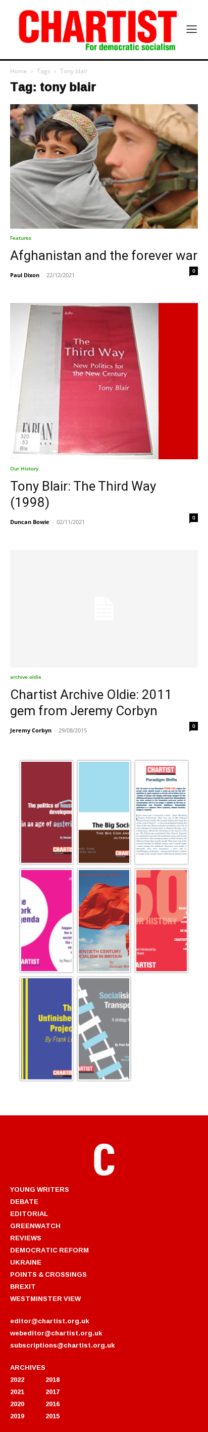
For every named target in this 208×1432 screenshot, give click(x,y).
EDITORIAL (29, 1213)
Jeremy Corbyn (30, 730)
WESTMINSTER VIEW (45, 1298)
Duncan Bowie (29, 522)
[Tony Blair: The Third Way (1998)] (104, 381)
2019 (17, 1416)
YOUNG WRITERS (39, 1189)
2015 (52, 1416)
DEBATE (24, 1201)
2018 (52, 1379)
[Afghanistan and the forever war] (104, 166)
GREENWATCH (35, 1226)
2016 (52, 1404)
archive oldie (25, 676)
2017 (52, 1391)
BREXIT (23, 1286)
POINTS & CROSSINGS (48, 1274)
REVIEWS (25, 1238)
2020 (17, 1404)
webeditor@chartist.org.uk (56, 1333)
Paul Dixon (24, 275)
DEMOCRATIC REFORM (49, 1250)
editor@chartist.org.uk (49, 1321)
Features (20, 237)
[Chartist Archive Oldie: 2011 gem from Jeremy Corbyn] (104, 609)
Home (18, 71)
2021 (17, 1391)
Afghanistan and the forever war (103, 255)
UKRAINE (25, 1262)
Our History (24, 468)
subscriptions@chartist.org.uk (62, 1345)
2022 (17, 1379)
